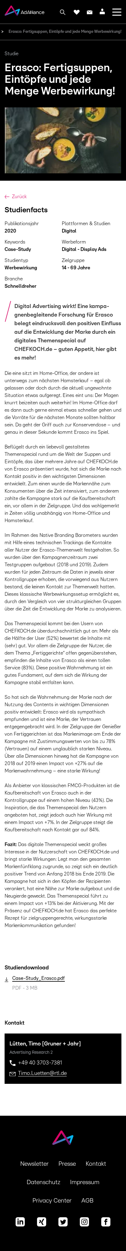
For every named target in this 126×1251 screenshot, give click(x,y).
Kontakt (96, 1164)
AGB (87, 1201)
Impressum (84, 1182)
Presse (67, 1164)
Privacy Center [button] (52, 1201)
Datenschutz (43, 1182)
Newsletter (34, 1164)
